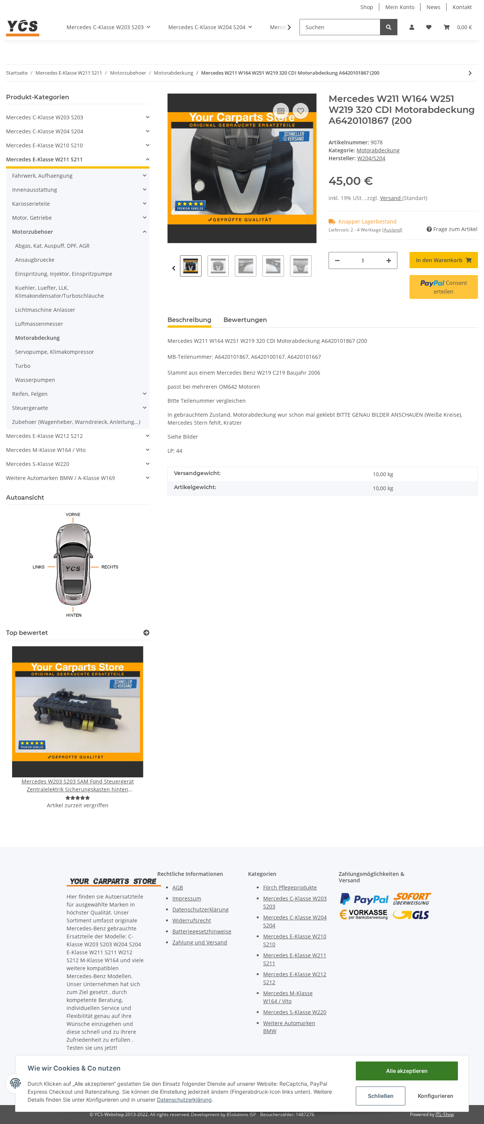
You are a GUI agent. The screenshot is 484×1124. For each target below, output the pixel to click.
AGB (177, 887)
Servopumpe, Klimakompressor (54, 351)
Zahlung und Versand (199, 942)
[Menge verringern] (337, 260)
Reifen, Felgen (30, 393)
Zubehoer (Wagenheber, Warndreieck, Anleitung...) (76, 421)
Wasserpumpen (35, 379)
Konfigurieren (435, 1096)
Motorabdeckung (378, 150)
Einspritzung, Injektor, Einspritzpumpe (63, 273)
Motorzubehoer (32, 231)
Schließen (381, 1096)
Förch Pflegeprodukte (290, 887)
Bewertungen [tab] (245, 320)
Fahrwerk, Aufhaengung (42, 175)
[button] (411, 27)
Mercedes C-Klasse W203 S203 (44, 117)
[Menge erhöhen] (388, 260)
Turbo (22, 365)
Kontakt (462, 7)
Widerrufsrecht (191, 920)
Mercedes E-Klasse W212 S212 (44, 435)
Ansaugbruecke (34, 259)
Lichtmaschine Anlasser (45, 309)
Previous (174, 268)
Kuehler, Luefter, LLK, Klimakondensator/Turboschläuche (59, 291)
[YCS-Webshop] (22, 27)
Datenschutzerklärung (200, 909)
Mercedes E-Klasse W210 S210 (44, 145)
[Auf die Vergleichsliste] (281, 111)
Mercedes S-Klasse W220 (37, 463)
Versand (391, 198)
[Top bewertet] (146, 632)
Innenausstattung (34, 189)
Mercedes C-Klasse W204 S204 (44, 131)
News (434, 7)
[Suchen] (388, 27)
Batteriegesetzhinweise (201, 931)
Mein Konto (399, 7)
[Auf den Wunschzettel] (300, 111)
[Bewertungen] (77, 797)
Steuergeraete (30, 407)
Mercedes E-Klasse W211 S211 (44, 159)
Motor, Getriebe (32, 217)
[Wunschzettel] (428, 27)
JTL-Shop (445, 1114)
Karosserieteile (31, 203)
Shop (366, 7)
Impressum (186, 898)
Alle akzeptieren (407, 1071)
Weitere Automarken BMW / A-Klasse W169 (60, 477)
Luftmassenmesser (39, 323)
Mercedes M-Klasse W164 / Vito (45, 449)
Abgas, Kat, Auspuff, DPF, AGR (52, 245)
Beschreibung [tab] (189, 320)
